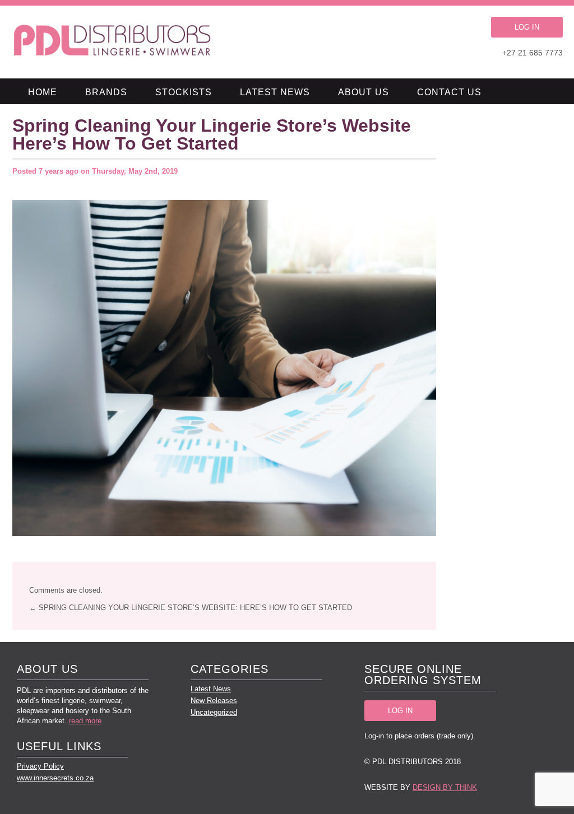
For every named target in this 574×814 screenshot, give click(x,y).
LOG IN (527, 27)
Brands (106, 92)
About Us (363, 92)
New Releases (214, 700)
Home (42, 92)
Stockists (183, 92)
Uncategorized (214, 712)
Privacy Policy (40, 766)
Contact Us (449, 92)
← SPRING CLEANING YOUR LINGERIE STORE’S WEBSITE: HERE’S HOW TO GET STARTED (190, 607)
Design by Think (445, 787)
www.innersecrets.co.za (55, 778)
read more (85, 721)
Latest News (275, 92)
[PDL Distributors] (113, 42)
